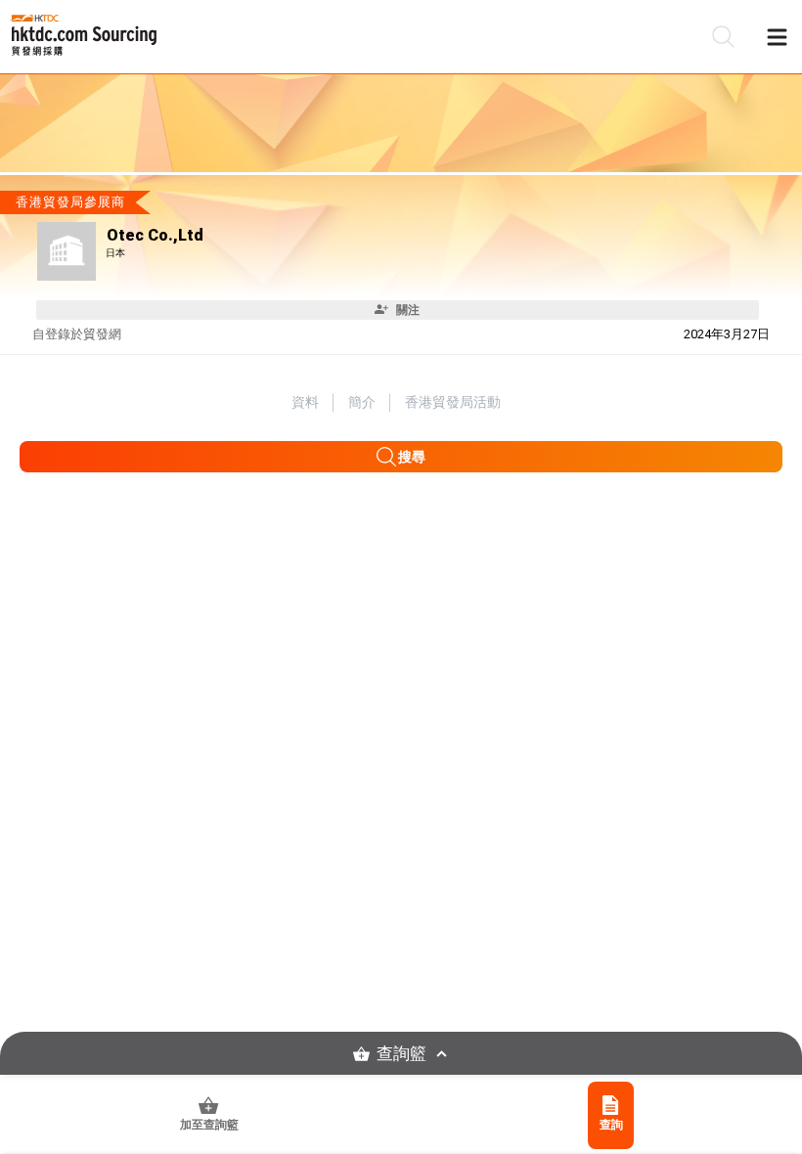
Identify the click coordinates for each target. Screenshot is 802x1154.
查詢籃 (401, 1053)
